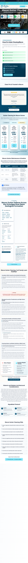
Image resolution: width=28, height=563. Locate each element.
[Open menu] (26, 6)
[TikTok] (26, 0)
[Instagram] (22, 0)
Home (11, 8)
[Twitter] (20, 0)
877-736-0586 (23, 21)
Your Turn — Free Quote (13, 109)
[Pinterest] (25, 0)
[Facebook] (17, 0)
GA (15, 8)
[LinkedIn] (18, 0)
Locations (13, 8)
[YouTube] (23, 0)
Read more (14, 97)
